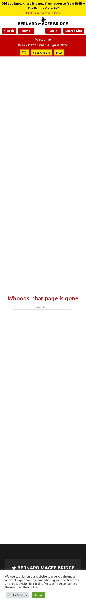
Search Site (73, 31)
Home (26, 31)
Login (53, 31)
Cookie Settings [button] (17, 595)
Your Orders (41, 52)
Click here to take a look (43, 13)
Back (10, 31)
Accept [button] (39, 595)
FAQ (59, 52)
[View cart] (24, 52)
